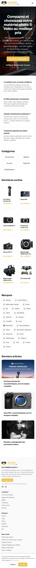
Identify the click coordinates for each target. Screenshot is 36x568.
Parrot (22, 334)
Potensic (23, 338)
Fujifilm (17, 309)
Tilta (17, 342)
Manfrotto (9, 325)
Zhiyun (8, 347)
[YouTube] (3, 487)
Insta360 (9, 321)
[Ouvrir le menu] (32, 3)
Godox (28, 309)
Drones (9, 163)
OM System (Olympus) (24, 330)
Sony (7, 342)
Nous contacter (7, 550)
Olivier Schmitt (22, 484)
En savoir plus (15, 560)
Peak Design (10, 338)
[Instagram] (6, 487)
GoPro (8, 313)
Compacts (5, 503)
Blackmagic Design (12, 304)
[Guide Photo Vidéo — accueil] (10, 3)
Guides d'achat (7, 542)
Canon (27, 304)
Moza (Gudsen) (24, 325)
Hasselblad (20, 313)
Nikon (8, 330)
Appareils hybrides (8, 497)
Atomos (8, 300)
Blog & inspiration (8, 547)
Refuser (13, 564)
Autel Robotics (22, 300)
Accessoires (9, 157)
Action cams (6, 505)
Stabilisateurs (9, 169)
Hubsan (21, 317)
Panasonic (9, 334)
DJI (7, 309)
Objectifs (26, 163)
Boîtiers (26, 157)
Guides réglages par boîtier (11, 545)
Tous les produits (7, 495)
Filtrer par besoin (7, 537)
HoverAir (9, 317)
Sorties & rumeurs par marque (18, 65)
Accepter (23, 564)
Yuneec (28, 342)
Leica (20, 321)
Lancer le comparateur (18, 59)
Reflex (4, 500)
